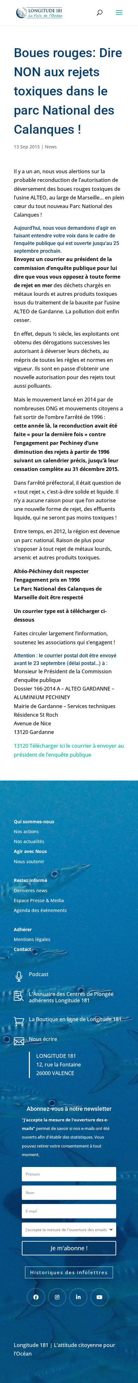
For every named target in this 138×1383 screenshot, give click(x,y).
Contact (22, 949)
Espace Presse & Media (39, 900)
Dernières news (30, 890)
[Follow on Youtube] (99, 1297)
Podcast (38, 974)
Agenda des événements (40, 910)
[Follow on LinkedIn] (78, 1297)
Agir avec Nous (30, 851)
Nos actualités (29, 841)
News (51, 147)
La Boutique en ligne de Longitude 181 (75, 1019)
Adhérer (23, 929)
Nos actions (26, 831)
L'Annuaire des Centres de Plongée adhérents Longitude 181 (71, 997)
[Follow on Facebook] (36, 1297)
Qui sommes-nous (34, 822)
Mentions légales (32, 939)
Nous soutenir (29, 861)
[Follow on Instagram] (57, 1297)
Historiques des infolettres (69, 1272)
